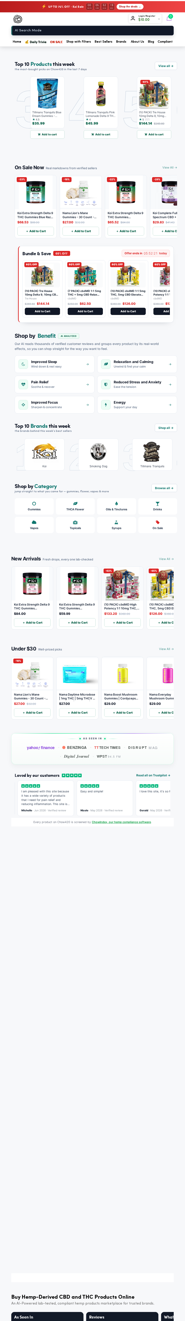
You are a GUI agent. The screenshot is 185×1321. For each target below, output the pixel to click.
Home (17, 41)
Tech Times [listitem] (107, 747)
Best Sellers (103, 41)
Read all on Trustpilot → (153, 775)
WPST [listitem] (109, 756)
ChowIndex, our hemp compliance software (121, 822)
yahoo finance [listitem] (41, 748)
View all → (165, 66)
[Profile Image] (133, 19)
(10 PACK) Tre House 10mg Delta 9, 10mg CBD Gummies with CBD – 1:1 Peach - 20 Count (41, 296)
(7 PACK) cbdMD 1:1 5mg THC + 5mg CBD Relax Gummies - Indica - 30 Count (84, 296)
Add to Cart (42, 311)
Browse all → (164, 488)
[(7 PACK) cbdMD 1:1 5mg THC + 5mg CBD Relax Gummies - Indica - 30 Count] (85, 275)
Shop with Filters (78, 41)
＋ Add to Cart (36, 231)
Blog (151, 41)
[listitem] (41, 454)
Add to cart (38, 134)
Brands (121, 41)
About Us (137, 41)
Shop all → (165, 428)
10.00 (145, 20)
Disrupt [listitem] (143, 747)
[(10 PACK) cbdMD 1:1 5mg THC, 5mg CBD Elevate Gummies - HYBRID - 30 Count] (128, 275)
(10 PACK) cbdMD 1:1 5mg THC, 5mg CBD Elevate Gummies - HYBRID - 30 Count (128, 296)
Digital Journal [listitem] (76, 756)
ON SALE (56, 41)
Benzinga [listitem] (77, 747)
